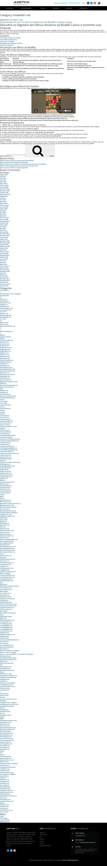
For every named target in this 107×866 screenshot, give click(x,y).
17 (0, 297)
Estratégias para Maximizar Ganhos (11, 43)
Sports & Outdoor (5, 731)
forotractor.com (5, 489)
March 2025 (3, 203)
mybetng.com (4, 600)
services (69, 8)
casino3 (2, 412)
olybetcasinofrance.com (7, 634)
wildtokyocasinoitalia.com (8, 796)
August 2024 (4, 209)
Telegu (2, 751)
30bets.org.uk (4, 324)
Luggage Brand (4, 570)
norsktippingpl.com (6, 627)
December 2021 (4, 234)
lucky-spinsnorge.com (7, 563)
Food (43, 8)
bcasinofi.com (4, 342)
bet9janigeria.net (5, 351)
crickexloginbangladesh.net (8, 450)
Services (2, 697)
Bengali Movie (4, 346)
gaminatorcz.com (5, 500)
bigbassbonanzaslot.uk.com (9, 382)
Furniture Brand (5, 493)
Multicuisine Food (5, 597)
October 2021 (4, 237)
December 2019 (4, 255)
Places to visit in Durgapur (8, 652)
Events (42, 841)
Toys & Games (4, 776)
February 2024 (4, 218)
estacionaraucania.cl (6, 475)
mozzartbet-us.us (5, 593)
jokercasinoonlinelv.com (7, 552)
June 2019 (3, 261)
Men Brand (3, 584)
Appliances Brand (5, 337)
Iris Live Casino (4, 532)
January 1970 (4, 286)
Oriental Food (4, 641)
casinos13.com (4, 417)
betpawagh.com (5, 376)
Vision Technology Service (70, 860)
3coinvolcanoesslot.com (7, 326)
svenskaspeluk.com (6, 744)
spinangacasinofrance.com (8, 720)
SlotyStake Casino (5, 715)
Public (2, 672)
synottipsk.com (5, 749)
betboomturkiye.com (6, 360)
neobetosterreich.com (7, 607)
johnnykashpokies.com (7, 548)
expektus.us (4, 478)
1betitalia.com (4, 306)
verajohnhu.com (5, 788)
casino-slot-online (5, 405)
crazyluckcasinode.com (7, 446)
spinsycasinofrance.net (7, 729)
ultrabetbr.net (4, 781)
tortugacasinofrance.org (7, 767)
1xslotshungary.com (6, 308)
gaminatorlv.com (5, 502)
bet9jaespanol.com (6, 347)
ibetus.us (3, 527)
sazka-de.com (4, 695)
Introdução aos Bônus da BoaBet (10, 38)
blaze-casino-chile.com (7, 387)
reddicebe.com (4, 679)
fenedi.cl (2, 480)
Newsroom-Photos (6, 616)
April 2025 (3, 201)
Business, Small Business (8, 396)
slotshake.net (4, 710)
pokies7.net (3, 661)
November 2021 (5, 235)
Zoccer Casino (4, 812)
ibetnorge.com (4, 523)
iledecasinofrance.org (6, 530)
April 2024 (3, 216)
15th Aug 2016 (4, 295)
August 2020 (4, 248)
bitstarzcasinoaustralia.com (9, 385)
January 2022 (4, 232)
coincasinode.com (5, 432)
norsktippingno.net (6, 625)
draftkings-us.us (5, 464)
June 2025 (3, 200)
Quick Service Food (6, 674)
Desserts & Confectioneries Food (10, 462)
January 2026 (4, 187)
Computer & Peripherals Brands (10, 439)
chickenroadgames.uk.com (8, 426)
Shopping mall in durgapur (8, 702)
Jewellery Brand (5, 545)
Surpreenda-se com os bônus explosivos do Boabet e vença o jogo (36, 22)
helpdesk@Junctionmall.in (88, 842)
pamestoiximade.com (7, 645)
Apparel (2, 335)
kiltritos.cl (3, 557)
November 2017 (5, 280)
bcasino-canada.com (6, 340)
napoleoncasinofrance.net (8, 606)
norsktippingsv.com (6, 629)
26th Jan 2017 (4, 322)
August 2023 (4, 225)
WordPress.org (4, 822)
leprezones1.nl (4, 561)
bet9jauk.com (4, 353)
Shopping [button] (9, 8)
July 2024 (2, 210)
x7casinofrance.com (6, 810)
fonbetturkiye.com (6, 486)
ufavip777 (3, 778)
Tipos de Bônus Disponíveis (8, 39)
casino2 (2, 410)
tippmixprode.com (6, 758)
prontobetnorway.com (7, 670)
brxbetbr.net (4, 392)
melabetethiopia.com (6, 580)
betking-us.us (4, 364)
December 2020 (4, 241)
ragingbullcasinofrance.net (8, 676)
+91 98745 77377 (80, 835)
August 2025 (4, 196)
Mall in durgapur (5, 573)
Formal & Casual (5, 487)
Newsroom (43, 834)
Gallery (56, 8)
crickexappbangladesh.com (8, 448)
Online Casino (4, 638)
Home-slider (4, 520)
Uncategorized (4, 785)
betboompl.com (5, 358)
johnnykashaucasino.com (8, 546)
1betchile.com (4, 301)
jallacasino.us (4, 537)
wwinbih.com (4, 806)
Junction (13, 828)
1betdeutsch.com (5, 303)
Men (1, 582)
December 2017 (4, 279)
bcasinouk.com (5, 344)
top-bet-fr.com (4, 765)
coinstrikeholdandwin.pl (7, 435)
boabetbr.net (4, 390)
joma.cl (2, 554)
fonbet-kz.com (4, 484)
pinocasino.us (4, 649)
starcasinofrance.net (6, 738)
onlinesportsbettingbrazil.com (9, 640)
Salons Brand (4, 694)
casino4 (2, 414)
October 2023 (4, 223)
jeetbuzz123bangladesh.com (9, 539)
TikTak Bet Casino (5, 756)
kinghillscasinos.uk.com (7, 559)
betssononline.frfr (5, 380)
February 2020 (4, 252)
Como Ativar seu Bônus (7, 41)
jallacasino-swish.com (7, 536)
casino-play (3, 403)
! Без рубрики (4, 290)
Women (2, 803)
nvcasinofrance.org (6, 631)
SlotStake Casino (5, 711)
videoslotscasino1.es (6, 792)
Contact (42, 843)
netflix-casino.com (6, 609)
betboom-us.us (4, 355)
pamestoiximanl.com (6, 647)
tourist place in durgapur (8, 774)
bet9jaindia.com (5, 349)
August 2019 (4, 259)
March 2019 (3, 264)
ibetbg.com (3, 521)
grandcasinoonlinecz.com (8, 511)
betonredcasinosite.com (7, 371)
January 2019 (4, 268)
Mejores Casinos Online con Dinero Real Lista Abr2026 (17, 160)
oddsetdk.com (4, 633)
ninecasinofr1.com (6, 622)
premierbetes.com (5, 667)
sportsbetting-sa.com (6, 733)
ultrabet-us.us (4, 780)
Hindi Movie (3, 518)
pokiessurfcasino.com (7, 663)
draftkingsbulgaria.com (7, 466)
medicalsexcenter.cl (6, 579)
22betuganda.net (5, 317)
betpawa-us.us (4, 373)
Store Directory (74, 3)
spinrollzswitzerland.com (8, 728)
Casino (2, 399)
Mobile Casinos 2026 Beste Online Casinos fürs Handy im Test (19, 166)
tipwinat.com (4, 762)
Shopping (3, 701)
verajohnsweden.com (6, 790)
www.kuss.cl (4, 808)
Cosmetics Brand (5, 443)
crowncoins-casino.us (7, 451)
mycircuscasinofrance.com (8, 604)
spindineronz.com (5, 722)
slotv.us (2, 713)
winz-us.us (3, 798)
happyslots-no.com (6, 514)
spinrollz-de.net (5, 726)
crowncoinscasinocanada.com (9, 453)
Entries (3, 818)
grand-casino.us (5, 509)
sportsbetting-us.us (6, 735)
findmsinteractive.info (7, 482)
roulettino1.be (4, 690)
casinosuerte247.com (6, 421)
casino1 (2, 407)
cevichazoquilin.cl (5, 423)
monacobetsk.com (6, 590)
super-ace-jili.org (5, 742)
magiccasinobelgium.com (8, 572)
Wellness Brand (5, 794)
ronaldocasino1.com (6, 684)
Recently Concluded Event (8, 677)
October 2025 (4, 192)
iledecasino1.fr (4, 529)
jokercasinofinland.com (7, 550)
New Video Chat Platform (8, 613)
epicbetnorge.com (5, 473)
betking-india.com (5, 362)
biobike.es (3, 383)
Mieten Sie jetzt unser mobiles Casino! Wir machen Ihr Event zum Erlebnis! (23, 164)
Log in (2, 816)
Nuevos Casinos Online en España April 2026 (14, 168)
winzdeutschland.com (7, 801)
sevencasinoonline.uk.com (8, 699)
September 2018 (5, 271)
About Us (43, 832)
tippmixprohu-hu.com (7, 760)
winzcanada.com (5, 799)
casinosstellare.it (5, 419)
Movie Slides (4, 591)
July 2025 (2, 198)
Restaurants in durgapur (8, 683)
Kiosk (84, 3)
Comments (4, 820)
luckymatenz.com (5, 564)
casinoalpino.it (4, 416)
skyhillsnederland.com (7, 706)
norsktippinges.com (6, 624)
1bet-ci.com (3, 299)
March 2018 (3, 275)
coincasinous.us (5, 433)
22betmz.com (4, 313)
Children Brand (4, 430)
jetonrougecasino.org (6, 541)
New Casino (3, 611)
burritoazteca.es (5, 394)
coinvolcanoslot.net (6, 437)
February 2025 (4, 205)
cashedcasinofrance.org (7, 398)
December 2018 (4, 270)
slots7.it (2, 708)
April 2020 (3, 250)
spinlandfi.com (4, 724)
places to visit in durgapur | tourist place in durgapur (16, 654)
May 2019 (3, 262)
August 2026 (4, 175)
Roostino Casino (5, 688)
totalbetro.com (4, 771)
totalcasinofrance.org (7, 772)
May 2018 (3, 273)
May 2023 (3, 228)
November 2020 (5, 243)
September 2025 (5, 194)
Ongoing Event (4, 636)
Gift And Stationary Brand (8, 507)
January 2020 (4, 253)
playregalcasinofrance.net (8, 658)
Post (1, 665)
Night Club (3, 618)
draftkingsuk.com (5, 468)
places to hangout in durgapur (9, 650)
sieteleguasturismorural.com (9, 704)
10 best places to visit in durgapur (10, 294)
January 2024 (4, 219)
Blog (1, 389)
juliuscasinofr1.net (6, 555)
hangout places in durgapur (8, 512)
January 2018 (4, 277)
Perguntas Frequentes (7, 45)
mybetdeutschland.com (7, 598)
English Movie (4, 469)
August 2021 (4, 239)
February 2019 (4, 266)
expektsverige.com (6, 477)
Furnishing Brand (5, 491)
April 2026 (3, 182)
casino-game (4, 401)
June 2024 (3, 212)
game (1, 496)
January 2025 (4, 207)
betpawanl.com (5, 378)
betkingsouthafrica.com (7, 369)
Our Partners (4, 643)
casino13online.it (5, 408)
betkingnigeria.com (6, 367)
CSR (41, 837)
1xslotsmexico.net (5, 310)
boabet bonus (15, 88)
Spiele (2, 719)
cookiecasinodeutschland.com (9, 441)
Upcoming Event (5, 787)
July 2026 (2, 176)
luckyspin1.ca (4, 566)
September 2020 (5, 246)
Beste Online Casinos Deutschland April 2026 (14, 162)
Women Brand (4, 805)
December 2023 (4, 221)
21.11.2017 (3, 312)
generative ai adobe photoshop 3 (10, 503)
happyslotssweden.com (7, 516)
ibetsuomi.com (4, 525)
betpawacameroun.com (7, 374)
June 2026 (3, 178)
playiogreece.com (5, 656)
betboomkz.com (5, 356)
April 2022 (3, 230)
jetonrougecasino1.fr (6, 543)
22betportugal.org (5, 315)
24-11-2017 (3, 319)
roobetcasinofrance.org (7, 686)
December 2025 (4, 189)
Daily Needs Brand (6, 459)
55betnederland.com (6, 331)
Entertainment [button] (27, 8)
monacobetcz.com (5, 588)
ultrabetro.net (4, 783)
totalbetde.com (5, 769)
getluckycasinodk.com (7, 505)
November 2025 (5, 191)
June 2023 (3, 227)
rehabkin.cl (3, 681)
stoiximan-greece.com (7, 740)
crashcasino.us (4, 444)
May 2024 (3, 214)
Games (2, 498)
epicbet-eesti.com (5, 471)
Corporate (83, 8)
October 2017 (4, 282)
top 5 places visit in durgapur (9, 763)
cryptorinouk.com (5, 457)
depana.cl (3, 460)
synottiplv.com (4, 747)
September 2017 (5, 284)
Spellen (2, 717)
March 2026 (3, 184)
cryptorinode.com (5, 455)
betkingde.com (4, 365)
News (1, 615)
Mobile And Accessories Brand (9, 586)
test (1, 753)
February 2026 (4, 185)
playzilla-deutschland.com (8, 659)
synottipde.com (5, 745)
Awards (2, 339)
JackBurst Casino (5, 534)
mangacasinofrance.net (7, 575)
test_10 (2, 754)
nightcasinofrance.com (7, 620)
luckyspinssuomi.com (7, 568)
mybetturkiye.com (6, 602)
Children (2, 428)
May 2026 (3, 180)
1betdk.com (3, 304)
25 (0, 321)
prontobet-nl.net (5, 668)
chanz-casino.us (5, 425)
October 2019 (4, 257)
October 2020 (4, 245)
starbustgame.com (6, 737)
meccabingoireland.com (7, 577)
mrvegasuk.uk (4, 595)
